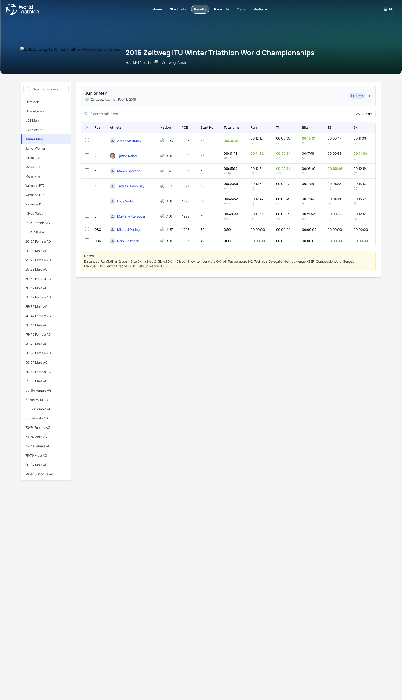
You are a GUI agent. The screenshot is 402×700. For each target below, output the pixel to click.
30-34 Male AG (36, 288)
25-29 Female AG (38, 260)
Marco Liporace (128, 171)
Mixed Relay (34, 213)
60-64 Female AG (38, 390)
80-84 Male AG (36, 464)
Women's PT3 (35, 195)
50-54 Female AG (38, 353)
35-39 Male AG (36, 306)
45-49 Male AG (36, 344)
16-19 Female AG (37, 223)
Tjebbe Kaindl (127, 156)
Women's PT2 (35, 185)
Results (200, 9)
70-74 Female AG (37, 427)
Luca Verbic (125, 201)
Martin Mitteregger (131, 216)
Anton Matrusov (129, 140)
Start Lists (178, 9)
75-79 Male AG (36, 455)
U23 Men (32, 120)
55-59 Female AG (38, 371)
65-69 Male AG (36, 418)
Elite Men (32, 102)
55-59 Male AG (36, 381)
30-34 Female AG (38, 278)
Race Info (221, 9)
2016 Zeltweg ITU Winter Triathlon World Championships (219, 52)
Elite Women (34, 111)
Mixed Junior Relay (39, 474)
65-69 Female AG (38, 409)
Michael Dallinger (130, 229)
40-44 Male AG (36, 325)
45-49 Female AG (38, 334)
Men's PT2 (32, 157)
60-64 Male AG (36, 399)
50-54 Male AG (36, 362)
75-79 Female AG (37, 446)
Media (258, 9)
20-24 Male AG (36, 250)
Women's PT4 (35, 204)
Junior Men (34, 139)
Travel (241, 9)
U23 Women (34, 129)
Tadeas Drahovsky (130, 186)
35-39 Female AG (38, 297)
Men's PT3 (32, 167)
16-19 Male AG (35, 232)
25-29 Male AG (36, 269)
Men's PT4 (32, 176)
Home (157, 9)
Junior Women (35, 148)
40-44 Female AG (38, 316)
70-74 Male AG (36, 437)
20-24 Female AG (38, 241)
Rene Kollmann (128, 241)
